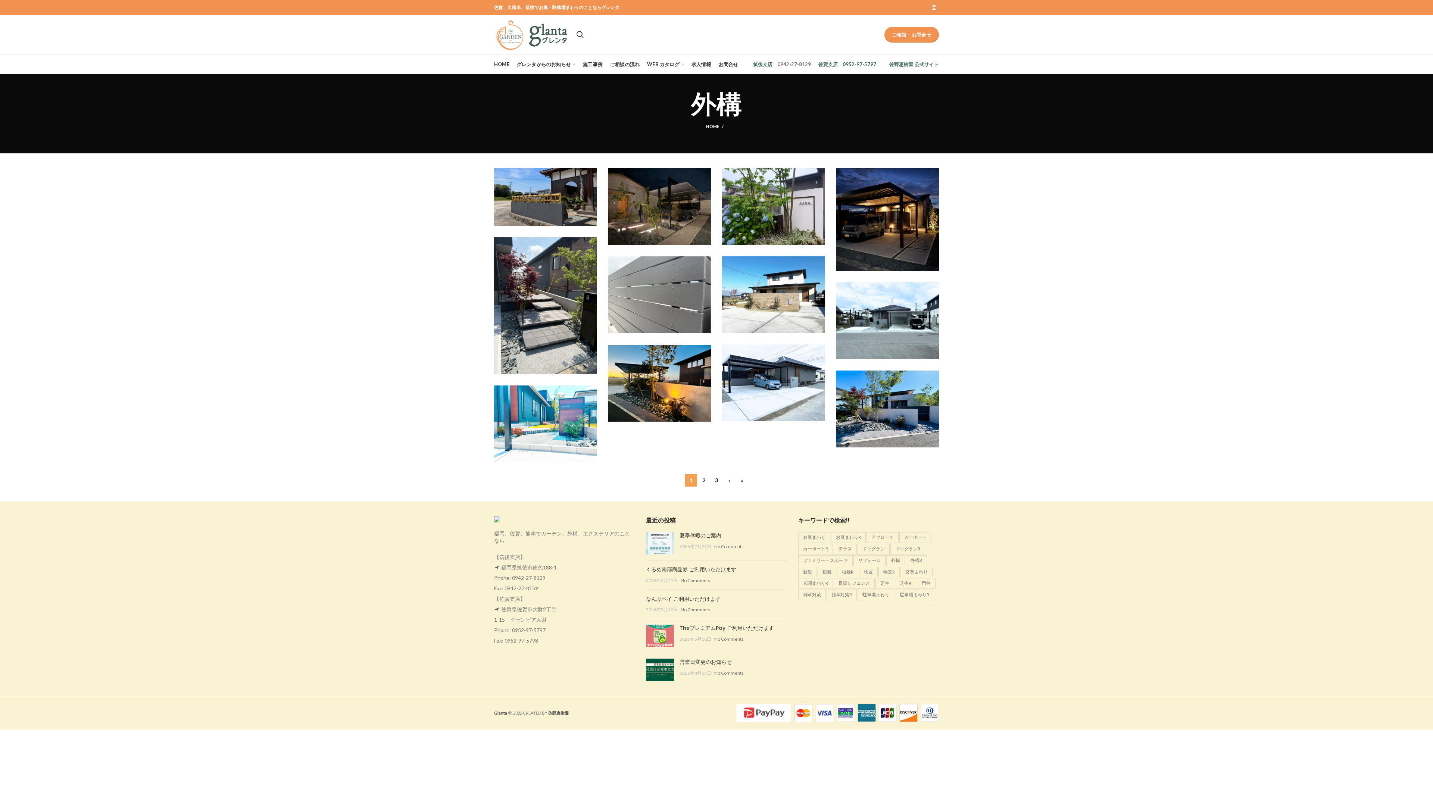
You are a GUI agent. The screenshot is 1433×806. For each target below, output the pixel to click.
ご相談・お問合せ (911, 35)
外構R (916, 560)
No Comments (729, 546)
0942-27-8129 (529, 578)
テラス (845, 549)
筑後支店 (762, 64)
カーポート (915, 537)
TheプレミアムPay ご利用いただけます (727, 628)
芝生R (905, 583)
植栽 (826, 572)
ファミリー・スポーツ (825, 560)
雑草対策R (841, 594)
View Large (591, 173)
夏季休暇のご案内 (700, 535)
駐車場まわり (875, 594)
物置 (868, 572)
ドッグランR (907, 549)
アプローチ (882, 537)
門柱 (926, 583)
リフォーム (869, 560)
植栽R (847, 572)
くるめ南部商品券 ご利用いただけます (691, 569)
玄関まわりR (815, 583)
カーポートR (815, 549)
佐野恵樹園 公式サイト (914, 64)
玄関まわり (916, 572)
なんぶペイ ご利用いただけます (683, 599)
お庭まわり (814, 537)
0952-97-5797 (529, 630)
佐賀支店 (828, 64)
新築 (807, 572)
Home (712, 126)
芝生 (884, 583)
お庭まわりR (848, 537)
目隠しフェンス (854, 583)
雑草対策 (812, 594)
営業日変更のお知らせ (706, 662)
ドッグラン (873, 549)
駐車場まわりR (914, 594)
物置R (889, 572)
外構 (895, 560)
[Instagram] (934, 7)
